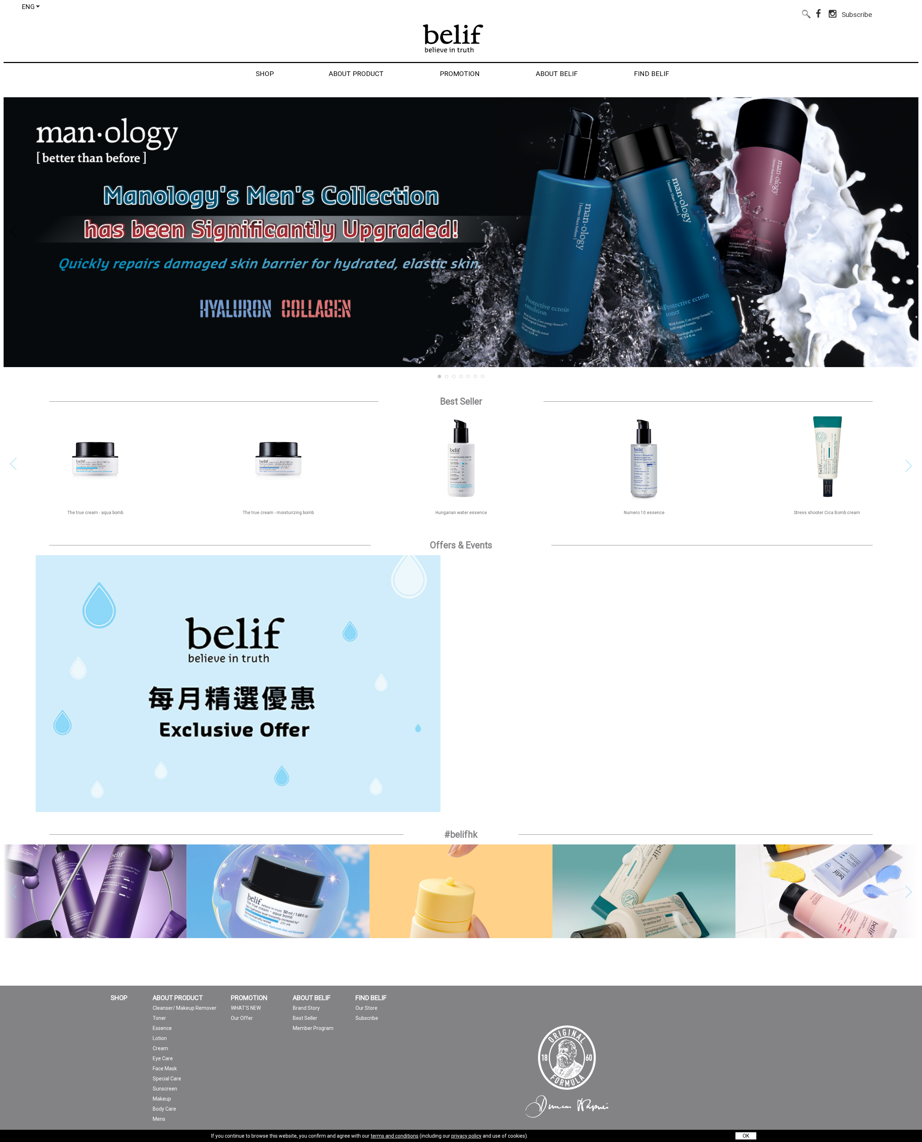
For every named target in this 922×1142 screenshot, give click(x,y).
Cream (160, 1048)
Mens (159, 1118)
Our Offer (242, 1018)
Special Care (167, 1078)
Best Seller (305, 1018)
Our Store (366, 1008)
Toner (159, 1018)
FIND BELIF (370, 997)
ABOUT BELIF (311, 997)
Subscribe (857, 13)
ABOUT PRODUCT (178, 997)
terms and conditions (395, 1136)
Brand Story (306, 1008)
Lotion (160, 1038)
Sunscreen (165, 1088)
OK (746, 1136)
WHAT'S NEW (246, 1008)
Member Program (313, 1028)
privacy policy (466, 1136)
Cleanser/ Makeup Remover (184, 1008)
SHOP (119, 997)
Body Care (164, 1108)
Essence (162, 1028)
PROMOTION (249, 997)
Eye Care (163, 1058)
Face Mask (165, 1068)
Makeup (162, 1098)
